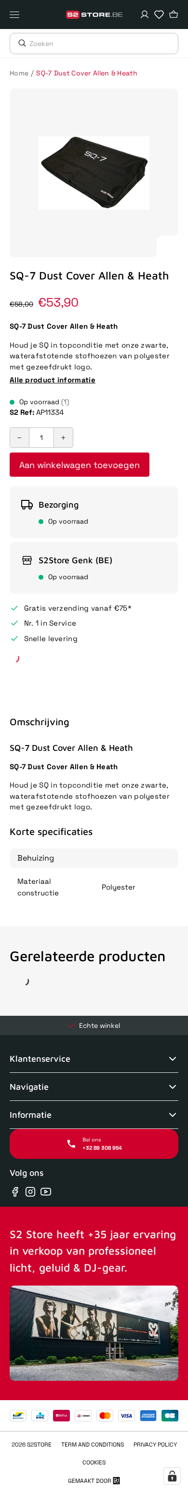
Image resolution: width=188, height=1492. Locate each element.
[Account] (144, 14)
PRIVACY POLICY (155, 1444)
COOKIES (94, 1462)
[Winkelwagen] (173, 14)
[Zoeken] (19, 43)
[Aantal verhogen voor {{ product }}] (63, 437)
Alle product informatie (52, 379)
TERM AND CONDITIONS (92, 1444)
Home (19, 73)
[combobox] (103, 43)
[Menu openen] (17, 14)
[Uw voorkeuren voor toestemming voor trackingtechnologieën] (172, 1476)
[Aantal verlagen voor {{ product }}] (19, 437)
